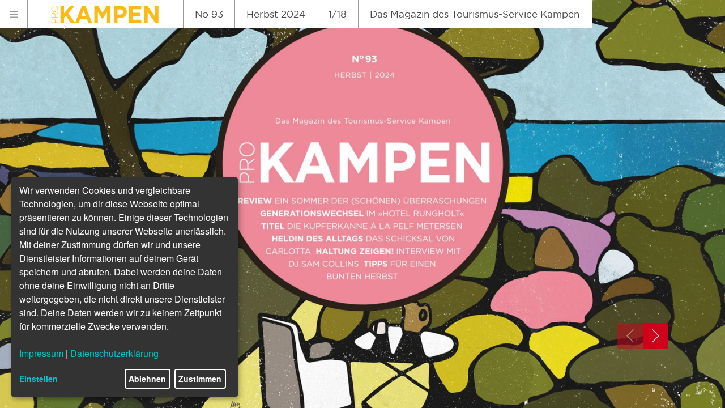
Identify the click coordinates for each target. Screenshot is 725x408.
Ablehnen (147, 378)
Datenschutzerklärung (114, 353)
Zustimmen (199, 378)
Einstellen (38, 378)
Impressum (41, 353)
